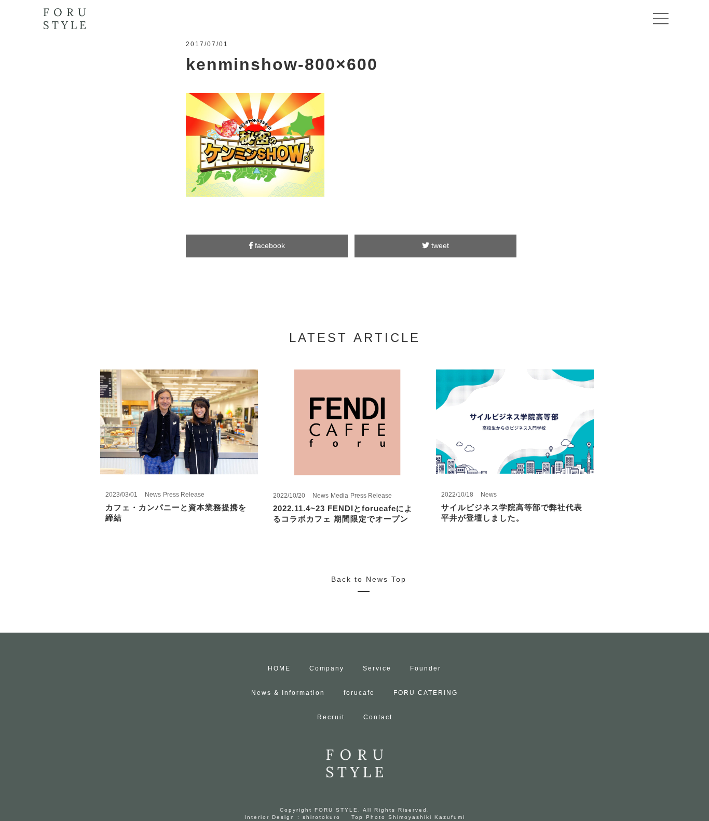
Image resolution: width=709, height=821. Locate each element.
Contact (377, 717)
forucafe (359, 692)
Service (377, 668)
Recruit (331, 717)
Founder (425, 668)
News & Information (288, 692)
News (153, 494)
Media (339, 495)
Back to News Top (368, 579)
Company (326, 668)
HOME (279, 668)
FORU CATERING (425, 692)
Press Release (183, 494)
